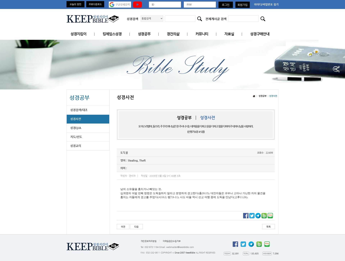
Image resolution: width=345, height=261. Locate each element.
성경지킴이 (78, 34)
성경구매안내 (259, 34)
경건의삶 (173, 34)
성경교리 (75, 146)
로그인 (225, 4)
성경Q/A (75, 128)
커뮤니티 (202, 34)
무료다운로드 (95, 4)
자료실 (229, 34)
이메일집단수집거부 (172, 241)
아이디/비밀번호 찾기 (266, 4)
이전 (123, 226)
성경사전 (75, 119)
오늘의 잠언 (75, 4)
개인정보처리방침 (149, 241)
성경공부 (144, 34)
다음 (136, 226)
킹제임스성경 (112, 34)
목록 (268, 226)
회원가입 (243, 4)
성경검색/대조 (79, 110)
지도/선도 (76, 137)
